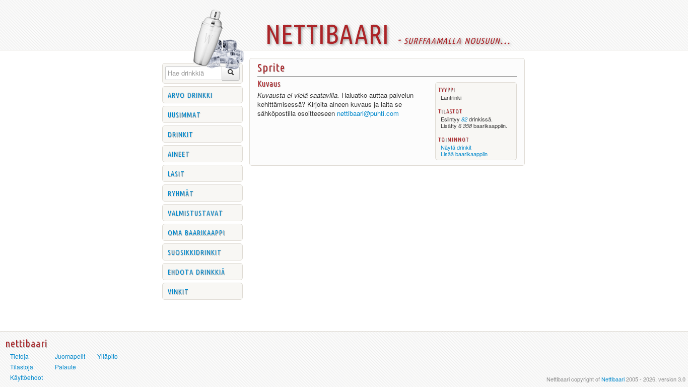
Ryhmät (181, 192)
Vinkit (178, 291)
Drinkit (180, 133)
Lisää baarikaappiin (464, 154)
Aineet (179, 153)
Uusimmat (184, 114)
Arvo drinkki (190, 94)
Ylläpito (107, 356)
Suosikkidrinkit (195, 251)
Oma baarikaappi (196, 232)
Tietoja (19, 356)
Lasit (176, 173)
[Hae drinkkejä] (231, 73)
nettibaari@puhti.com (368, 113)
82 (464, 119)
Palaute (65, 366)
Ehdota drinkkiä (196, 271)
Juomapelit (70, 356)
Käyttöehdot (26, 377)
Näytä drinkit (456, 147)
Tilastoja (21, 366)
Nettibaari (613, 379)
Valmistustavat (195, 212)
